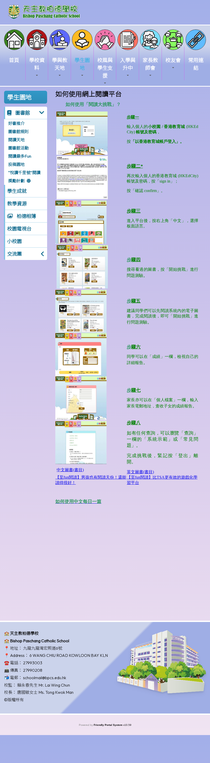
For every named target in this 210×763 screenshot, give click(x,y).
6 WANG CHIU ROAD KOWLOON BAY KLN (68, 655)
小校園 (14, 241)
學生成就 (17, 191)
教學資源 (17, 203)
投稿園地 (16, 164)
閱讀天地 (16, 139)
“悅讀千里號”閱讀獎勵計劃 (24, 176)
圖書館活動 (18, 147)
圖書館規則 (18, 131)
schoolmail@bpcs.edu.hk (44, 677)
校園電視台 (19, 229)
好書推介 (16, 123)
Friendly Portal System (108, 725)
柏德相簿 (26, 216)
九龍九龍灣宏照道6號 (42, 648)
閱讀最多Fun (19, 156)
